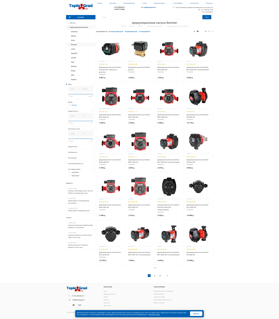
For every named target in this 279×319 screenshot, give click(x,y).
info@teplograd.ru (149, 7)
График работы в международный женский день (78, 202)
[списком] (209, 31)
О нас (105, 291)
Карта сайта (107, 305)
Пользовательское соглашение (163, 291)
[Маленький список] (194, 31)
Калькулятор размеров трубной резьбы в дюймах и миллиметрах (80, 226)
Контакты (107, 303)
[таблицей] (212, 31)
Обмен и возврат (159, 303)
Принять (196, 314)
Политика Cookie (154, 314)
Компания (108, 287)
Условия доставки (159, 297)
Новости (69, 183)
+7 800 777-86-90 (119, 9)
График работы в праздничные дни (79, 210)
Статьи (68, 217)
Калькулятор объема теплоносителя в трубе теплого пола (80, 236)
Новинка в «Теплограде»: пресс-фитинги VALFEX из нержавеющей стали (80, 192)
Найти (207, 17)
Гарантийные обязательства (162, 300)
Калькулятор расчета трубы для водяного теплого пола (78, 246)
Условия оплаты (159, 294)
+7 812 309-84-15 (119, 7)
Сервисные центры (110, 294)
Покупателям (159, 287)
